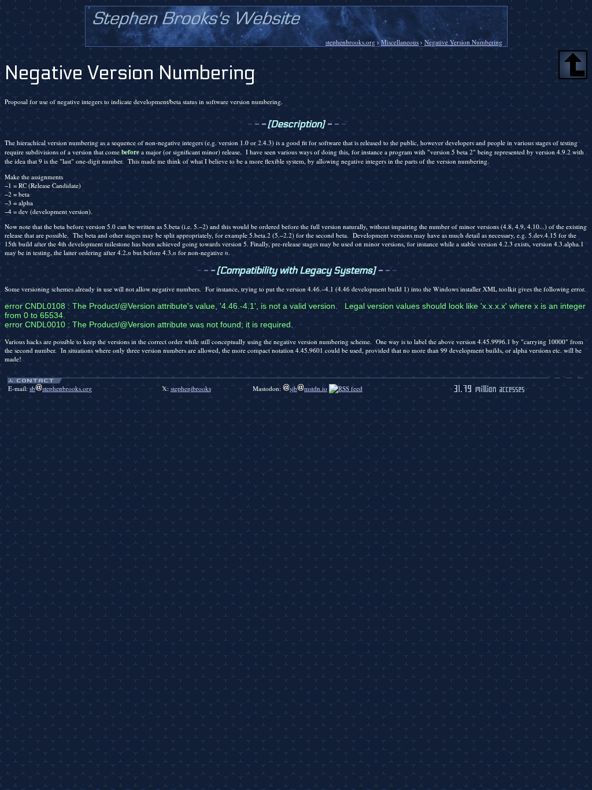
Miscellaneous (400, 42)
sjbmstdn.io (308, 388)
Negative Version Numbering (463, 42)
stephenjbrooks (191, 388)
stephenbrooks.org (350, 42)
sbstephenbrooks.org (60, 388)
